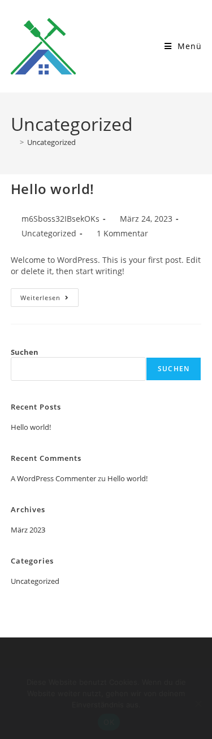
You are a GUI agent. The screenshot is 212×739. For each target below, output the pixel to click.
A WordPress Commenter (53, 478)
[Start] (13, 142)
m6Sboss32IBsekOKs (60, 218)
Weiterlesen (49, 295)
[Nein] (198, 703)
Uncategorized (51, 142)
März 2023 (28, 530)
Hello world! (52, 188)
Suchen (24, 352)
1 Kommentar (122, 233)
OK (108, 722)
